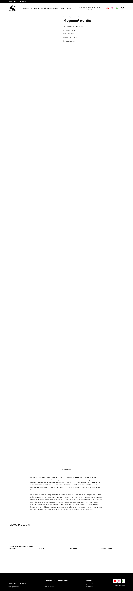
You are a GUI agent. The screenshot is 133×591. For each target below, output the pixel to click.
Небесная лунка (106, 548)
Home (65, 17)
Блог (62, 8)
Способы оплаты (49, 589)
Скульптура (81, 17)
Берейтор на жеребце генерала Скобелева (21, 547)
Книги (36, 8)
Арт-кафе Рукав (90, 584)
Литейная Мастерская (49, 8)
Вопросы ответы (49, 586)
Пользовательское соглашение (53, 584)
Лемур (41, 548)
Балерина (73, 548)
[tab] (66, 470)
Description (66, 470)
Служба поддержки (119, 585)
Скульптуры (27, 8)
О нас (69, 8)
